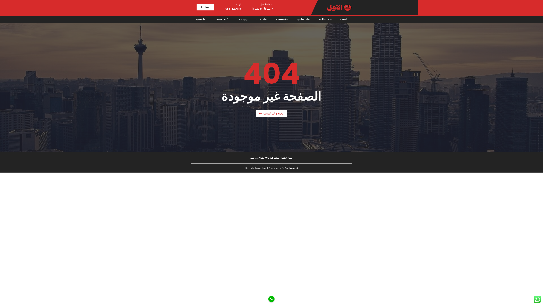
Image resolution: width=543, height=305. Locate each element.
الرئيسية (343, 19)
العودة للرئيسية (273, 113)
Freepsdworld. (261, 168)
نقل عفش (201, 19)
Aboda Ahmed (291, 168)
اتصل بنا (205, 7)
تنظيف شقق (282, 19)
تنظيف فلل (262, 19)
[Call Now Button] (271, 299)
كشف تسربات (222, 19)
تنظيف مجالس (304, 19)
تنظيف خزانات (326, 19)
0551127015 (233, 8)
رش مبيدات (242, 19)
